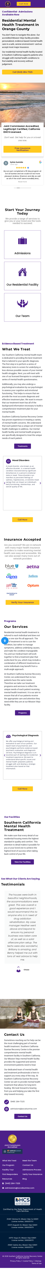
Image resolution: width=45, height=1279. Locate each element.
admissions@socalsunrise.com (23, 1109)
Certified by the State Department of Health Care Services (22, 1210)
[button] (4, 483)
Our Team (23, 316)
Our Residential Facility (22, 284)
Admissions (22, 253)
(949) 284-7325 (17, 1101)
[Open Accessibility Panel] (5, 640)
